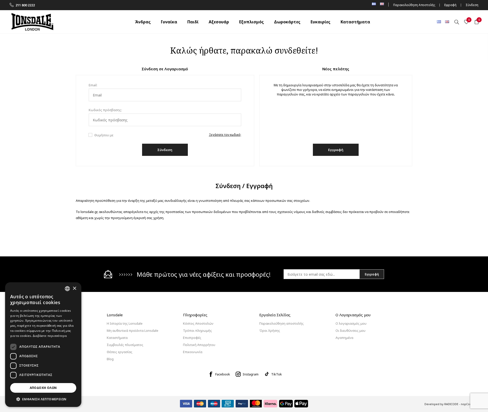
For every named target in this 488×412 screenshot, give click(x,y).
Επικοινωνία (192, 352)
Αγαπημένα (344, 337)
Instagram (250, 374)
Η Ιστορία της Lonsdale (125, 323)
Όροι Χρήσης (269, 330)
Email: (93, 85)
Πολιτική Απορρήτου (199, 344)
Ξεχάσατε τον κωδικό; (225, 135)
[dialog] (43, 344)
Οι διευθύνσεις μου (350, 330)
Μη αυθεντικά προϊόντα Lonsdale (132, 330)
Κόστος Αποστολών (198, 323)
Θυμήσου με (103, 135)
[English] (447, 22)
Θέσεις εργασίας (119, 352)
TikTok (276, 374)
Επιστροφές (192, 337)
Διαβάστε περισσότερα (50, 336)
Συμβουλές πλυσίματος (125, 344)
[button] (43, 399)
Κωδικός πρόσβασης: (105, 110)
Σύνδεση (472, 5)
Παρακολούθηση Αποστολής (414, 5)
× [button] (74, 288)
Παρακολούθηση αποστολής (281, 323)
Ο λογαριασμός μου (351, 323)
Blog (110, 359)
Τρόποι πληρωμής (197, 330)
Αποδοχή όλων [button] (43, 388)
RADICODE (451, 404)
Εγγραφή (450, 5)
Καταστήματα (117, 337)
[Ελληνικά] (439, 22)
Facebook (222, 374)
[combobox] (67, 288)
